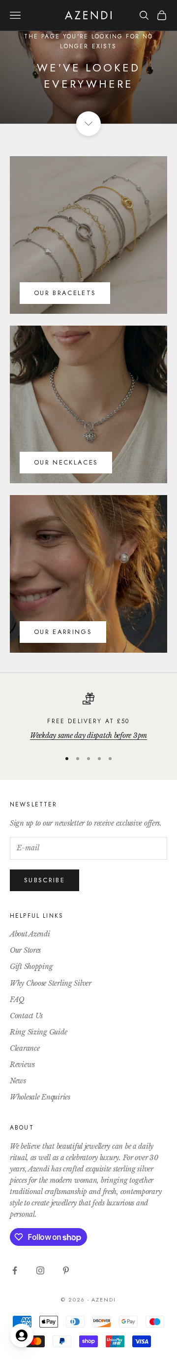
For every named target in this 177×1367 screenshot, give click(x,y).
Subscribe (44, 880)
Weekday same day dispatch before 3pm (88, 735)
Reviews (22, 1064)
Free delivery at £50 (88, 721)
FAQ (17, 999)
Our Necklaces (66, 462)
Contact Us (26, 1015)
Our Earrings (63, 631)
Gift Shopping (31, 966)
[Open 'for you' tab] (21, 1335)
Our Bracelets (65, 293)
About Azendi (30, 934)
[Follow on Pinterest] (66, 1270)
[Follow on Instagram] (40, 1270)
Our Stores (25, 950)
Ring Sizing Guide (38, 1032)
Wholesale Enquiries (40, 1097)
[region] (88, 717)
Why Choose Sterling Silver (50, 983)
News (18, 1080)
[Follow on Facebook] (15, 1270)
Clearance (24, 1048)
